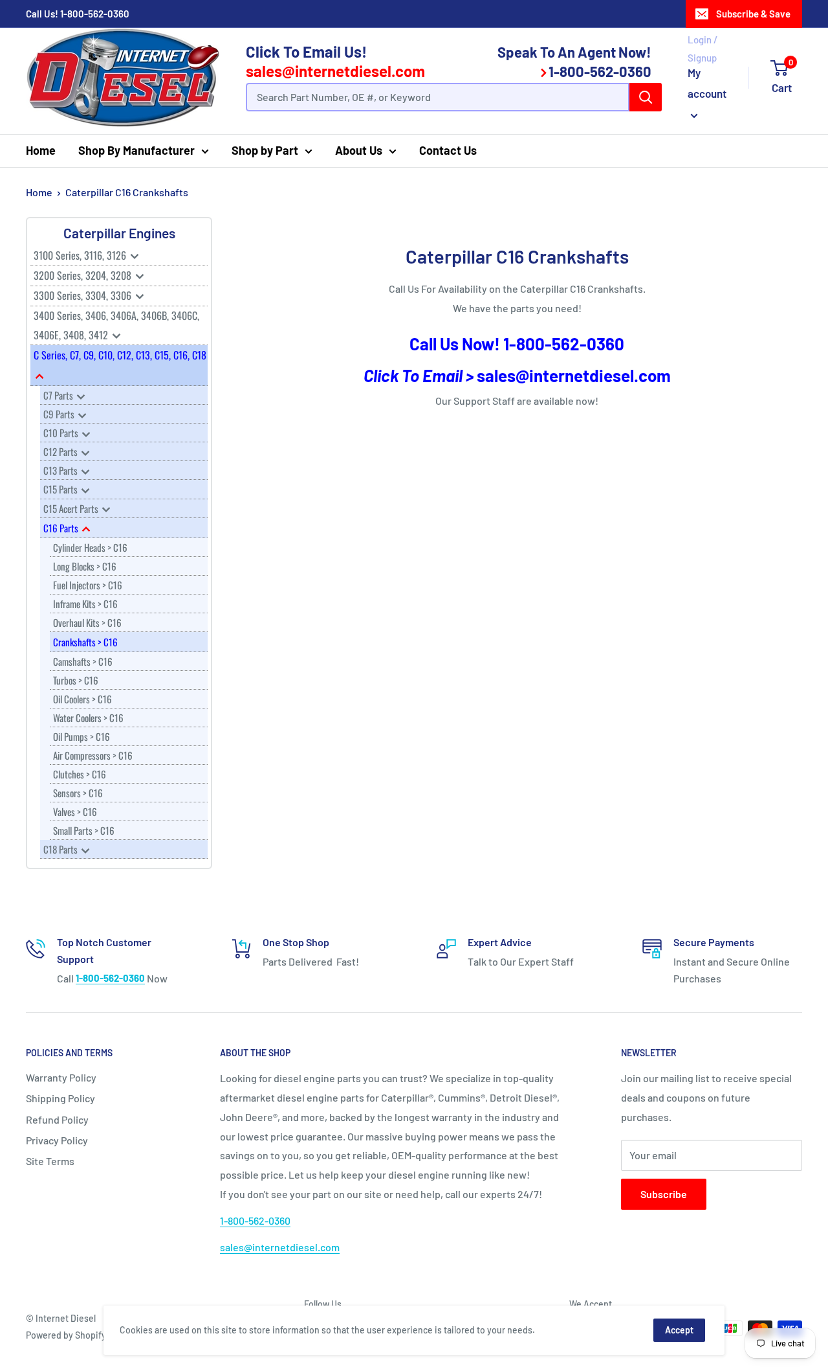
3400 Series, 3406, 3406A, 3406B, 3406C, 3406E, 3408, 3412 (116, 325)
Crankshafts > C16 (85, 642)
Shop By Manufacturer (136, 150)
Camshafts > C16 (83, 661)
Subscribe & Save (753, 13)
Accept (679, 1329)
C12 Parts (61, 451)
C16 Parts (61, 528)
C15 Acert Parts (71, 508)
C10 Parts (61, 432)
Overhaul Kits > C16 (87, 622)
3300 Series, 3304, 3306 (84, 295)
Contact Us (448, 150)
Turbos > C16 (75, 680)
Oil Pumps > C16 (81, 736)
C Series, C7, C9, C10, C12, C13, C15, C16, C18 (120, 355)
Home (41, 150)
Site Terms (50, 1161)
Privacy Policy (57, 1140)
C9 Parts (59, 414)
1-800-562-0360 (94, 13)
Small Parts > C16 (83, 830)
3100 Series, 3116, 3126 (81, 255)
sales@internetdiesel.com (335, 71)
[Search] (645, 97)
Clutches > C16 (79, 774)
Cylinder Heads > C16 (90, 547)
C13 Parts (61, 470)
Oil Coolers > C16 (82, 699)
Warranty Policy (61, 1077)
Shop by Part (265, 150)
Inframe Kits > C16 (85, 603)
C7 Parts (59, 395)
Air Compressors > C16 (93, 755)
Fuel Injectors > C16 (87, 585)
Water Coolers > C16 (88, 717)
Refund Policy (57, 1119)
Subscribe (663, 1194)
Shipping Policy (60, 1098)
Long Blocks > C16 (84, 566)
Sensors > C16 (78, 793)
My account (707, 83)
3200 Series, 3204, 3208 (84, 275)
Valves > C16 (75, 811)
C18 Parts (61, 849)
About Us (358, 150)
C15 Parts (61, 489)
